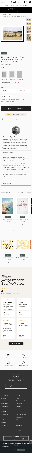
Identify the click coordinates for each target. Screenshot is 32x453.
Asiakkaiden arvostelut (21, 400)
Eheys (2, 428)
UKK (17, 422)
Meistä (17, 398)
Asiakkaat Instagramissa (6, 420)
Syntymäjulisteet (4, 406)
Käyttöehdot (3, 425)
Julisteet (3, 400)
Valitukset (18, 430)
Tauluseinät (3, 398)
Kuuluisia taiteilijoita (6, 64)
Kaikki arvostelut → (16, 343)
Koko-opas (7, 96)
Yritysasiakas (19, 428)
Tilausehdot (3, 422)
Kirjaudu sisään (19, 417)
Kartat (2, 409)
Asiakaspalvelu (19, 420)
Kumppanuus (19, 403)
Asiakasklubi (19, 425)
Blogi (2, 417)
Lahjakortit (17, 386)
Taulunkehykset (4, 403)
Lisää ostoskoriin (17, 109)
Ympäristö (18, 406)
